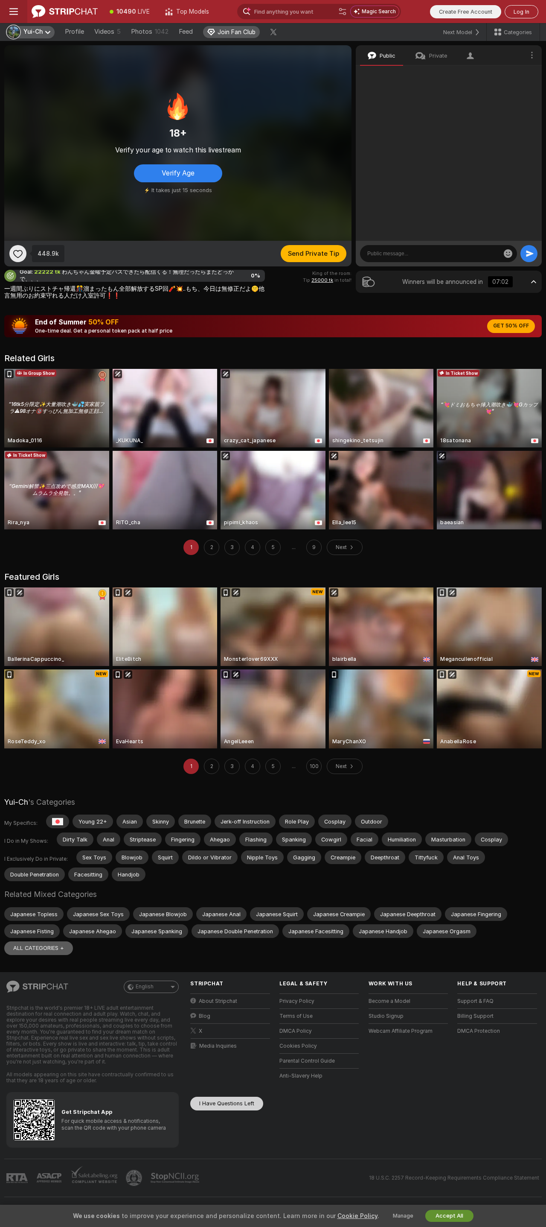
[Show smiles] (508, 253)
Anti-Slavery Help (300, 1076)
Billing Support (475, 1016)
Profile (74, 31)
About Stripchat (218, 1001)
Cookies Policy (298, 1046)
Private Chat (507, 74)
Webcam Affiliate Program (401, 1031)
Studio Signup (386, 1016)
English (145, 987)
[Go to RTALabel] (17, 1178)
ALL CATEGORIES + (38, 948)
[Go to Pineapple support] (135, 1178)
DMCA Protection (478, 1031)
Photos (149, 31)
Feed (186, 31)
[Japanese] (57, 821)
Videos (107, 31)
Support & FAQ (475, 1001)
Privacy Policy (296, 1001)
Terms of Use (296, 1016)
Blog (204, 1016)
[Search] (343, 12)
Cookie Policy (357, 1215)
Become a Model (389, 1001)
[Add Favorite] (17, 253)
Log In (521, 12)
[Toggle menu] (13, 11)
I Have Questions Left (226, 1103)
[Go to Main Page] (64, 11)
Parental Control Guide (307, 1061)
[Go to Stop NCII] (176, 1178)
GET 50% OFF (511, 326)
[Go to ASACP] (50, 1178)
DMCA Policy (295, 1031)
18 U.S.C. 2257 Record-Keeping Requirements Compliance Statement (454, 1178)
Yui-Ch (16, 802)
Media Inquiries (218, 1046)
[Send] (528, 253)
